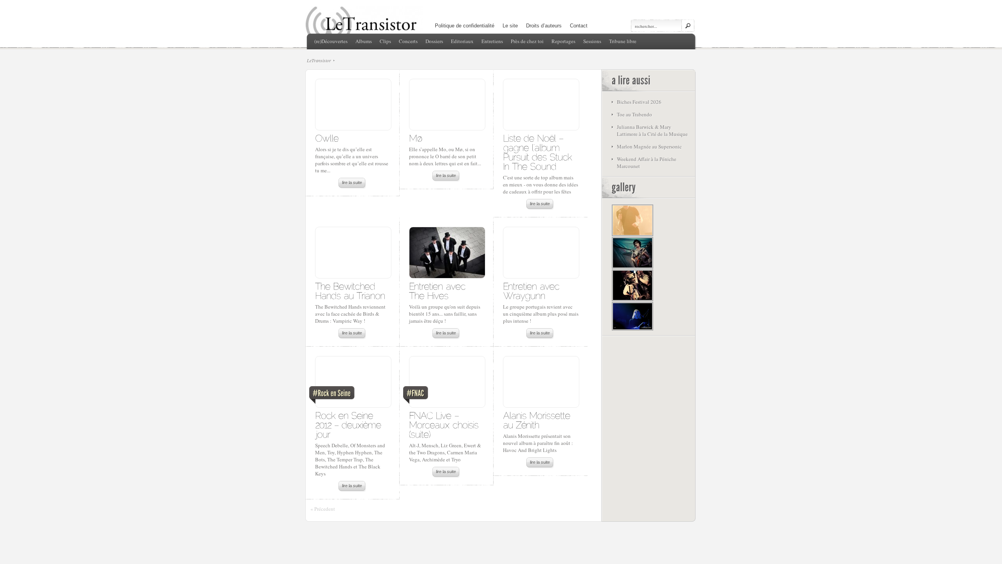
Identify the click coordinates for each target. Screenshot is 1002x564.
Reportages (563, 41)
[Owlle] (327, 138)
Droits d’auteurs (544, 26)
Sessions (592, 41)
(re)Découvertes (331, 41)
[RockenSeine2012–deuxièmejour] (349, 424)
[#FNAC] (447, 384)
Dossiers (434, 41)
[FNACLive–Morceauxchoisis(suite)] (445, 424)
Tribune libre (622, 41)
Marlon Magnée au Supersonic (649, 146)
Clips (385, 41)
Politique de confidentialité (464, 26)
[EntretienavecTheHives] (438, 290)
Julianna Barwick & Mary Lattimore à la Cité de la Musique (652, 130)
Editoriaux (462, 41)
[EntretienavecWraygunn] (532, 290)
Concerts (408, 41)
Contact (579, 26)
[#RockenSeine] (353, 384)
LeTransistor (319, 60)
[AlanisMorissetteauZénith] (538, 419)
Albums (363, 41)
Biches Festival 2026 (639, 101)
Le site (510, 26)
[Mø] (415, 138)
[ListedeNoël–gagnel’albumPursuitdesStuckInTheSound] (539, 152)
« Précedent (322, 508)
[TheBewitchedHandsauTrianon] (350, 290)
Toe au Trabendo (634, 114)
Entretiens (492, 41)
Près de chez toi (527, 41)
